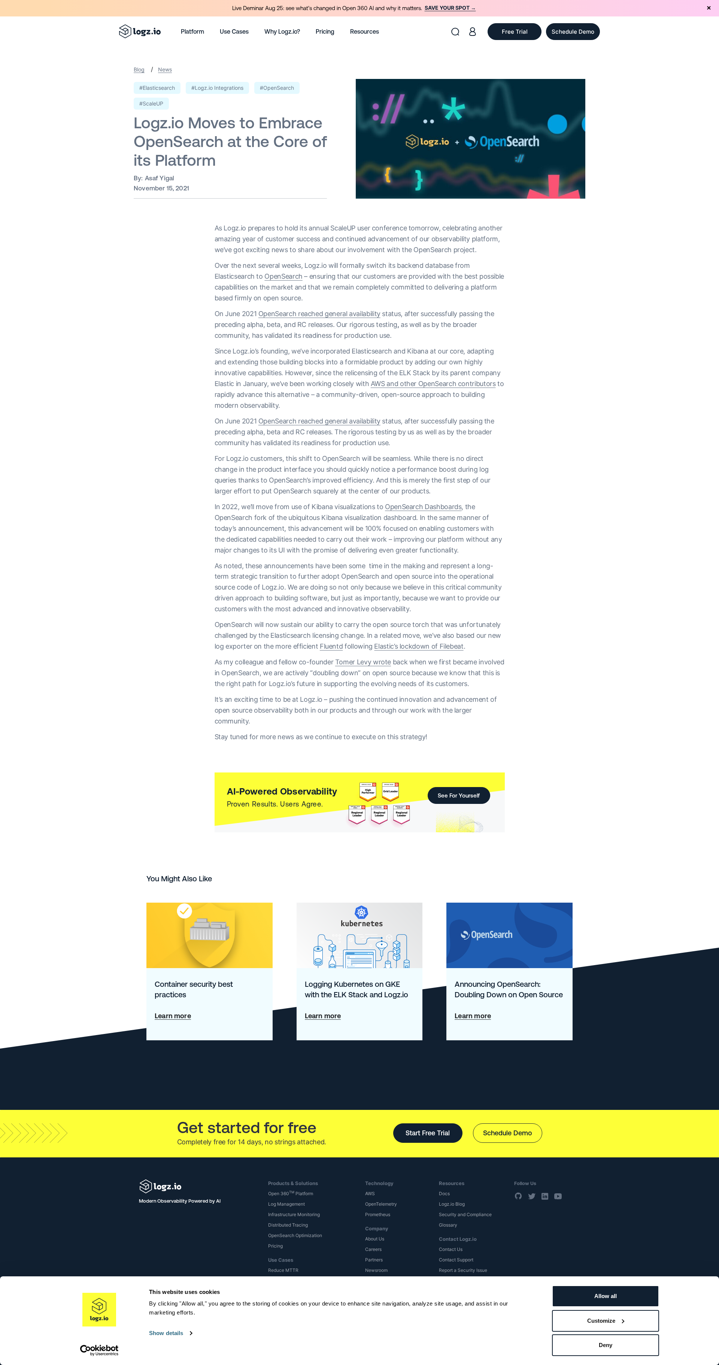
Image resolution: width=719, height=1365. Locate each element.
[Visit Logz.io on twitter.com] (531, 1196)
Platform (192, 31)
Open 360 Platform (290, 1193)
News (165, 69)
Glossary (448, 1225)
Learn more (173, 1016)
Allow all (605, 1296)
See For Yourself (459, 795)
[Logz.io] (198, 1186)
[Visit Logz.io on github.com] (518, 1196)
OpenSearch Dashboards (423, 507)
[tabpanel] (359, 8)
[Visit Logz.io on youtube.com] (557, 1196)
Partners (374, 1260)
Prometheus (377, 1214)
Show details (166, 1333)
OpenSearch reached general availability (319, 314)
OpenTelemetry (381, 1204)
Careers (373, 1249)
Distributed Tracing (288, 1225)
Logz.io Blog (452, 1204)
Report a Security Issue (463, 1270)
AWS (370, 1193)
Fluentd (331, 646)
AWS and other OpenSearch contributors (433, 384)
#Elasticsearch (157, 88)
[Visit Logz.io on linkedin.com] (544, 1196)
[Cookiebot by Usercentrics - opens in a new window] (99, 1350)
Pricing (325, 31)
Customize (601, 1320)
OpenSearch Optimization (295, 1235)
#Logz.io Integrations (217, 88)
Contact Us (450, 1249)
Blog (139, 69)
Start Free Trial (428, 1133)
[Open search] (455, 31)
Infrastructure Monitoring (294, 1214)
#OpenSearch (277, 88)
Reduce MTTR (283, 1270)
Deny (605, 1345)
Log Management (286, 1204)
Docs (444, 1193)
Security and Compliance (465, 1214)
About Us (374, 1239)
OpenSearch (283, 276)
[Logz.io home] (140, 31)
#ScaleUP (151, 103)
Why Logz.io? (282, 31)
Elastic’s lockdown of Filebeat (418, 646)
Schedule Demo (507, 1133)
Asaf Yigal (160, 178)
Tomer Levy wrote (363, 662)
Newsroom (376, 1270)
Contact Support (456, 1260)
